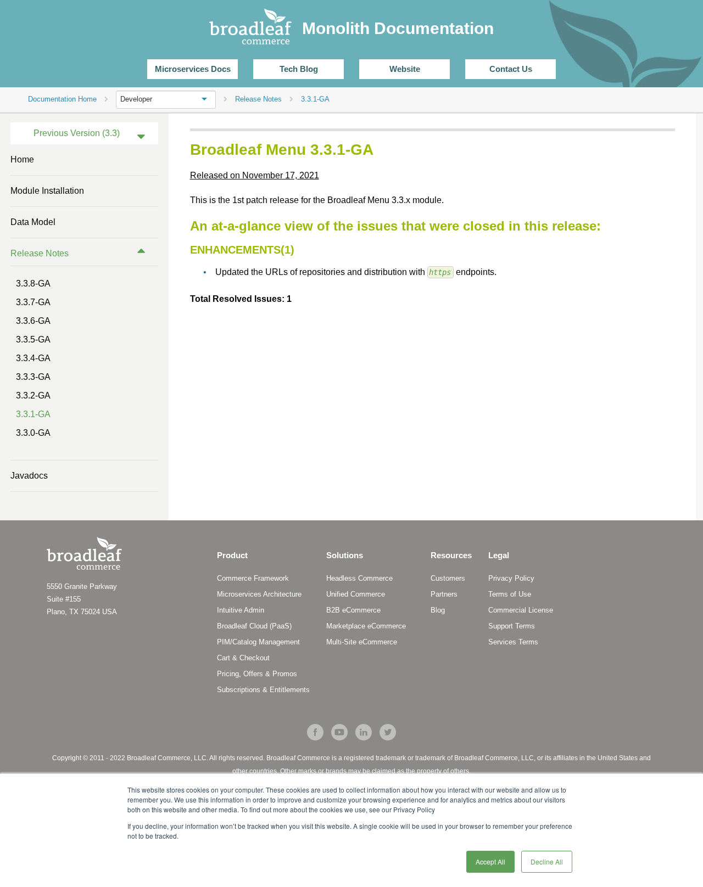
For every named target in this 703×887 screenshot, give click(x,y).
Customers (448, 578)
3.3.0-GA (33, 432)
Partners (444, 594)
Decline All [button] (547, 861)
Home (22, 159)
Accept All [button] (490, 861)
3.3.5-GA (33, 339)
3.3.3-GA (33, 376)
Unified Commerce (355, 594)
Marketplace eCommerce (366, 626)
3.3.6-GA (33, 320)
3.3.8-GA (33, 283)
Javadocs (29, 475)
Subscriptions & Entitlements (263, 690)
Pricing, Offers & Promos (257, 674)
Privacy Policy (511, 578)
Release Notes (39, 253)
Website (404, 69)
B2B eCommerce (353, 610)
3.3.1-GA (33, 414)
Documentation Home (62, 99)
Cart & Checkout (243, 658)
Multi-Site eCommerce (361, 642)
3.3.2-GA (33, 395)
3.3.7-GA (33, 302)
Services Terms (513, 642)
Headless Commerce (359, 578)
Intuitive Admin (240, 610)
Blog (438, 610)
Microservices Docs (193, 69)
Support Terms (511, 626)
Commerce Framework (253, 578)
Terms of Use (509, 594)
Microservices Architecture (259, 594)
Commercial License (520, 610)
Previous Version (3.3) (77, 133)
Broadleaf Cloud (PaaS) (254, 626)
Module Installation (47, 190)
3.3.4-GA (33, 358)
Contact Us (510, 69)
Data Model (32, 222)
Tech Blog (299, 69)
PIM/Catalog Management (258, 642)
